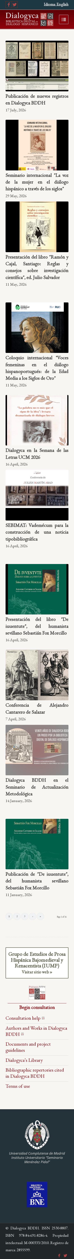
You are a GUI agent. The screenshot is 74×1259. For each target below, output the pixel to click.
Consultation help (23, 1018)
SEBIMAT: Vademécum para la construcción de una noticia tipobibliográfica (37, 532)
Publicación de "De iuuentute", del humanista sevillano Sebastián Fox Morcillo (37, 881)
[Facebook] (9, 4)
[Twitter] (14, 4)
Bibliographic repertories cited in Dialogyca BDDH (35, 1073)
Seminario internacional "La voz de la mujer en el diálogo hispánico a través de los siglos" (37, 182)
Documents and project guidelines (28, 1047)
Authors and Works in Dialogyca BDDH (36, 1031)
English (62, 4)
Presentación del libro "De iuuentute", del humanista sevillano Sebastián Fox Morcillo (37, 626)
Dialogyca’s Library (24, 1060)
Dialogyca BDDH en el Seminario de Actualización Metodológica (37, 787)
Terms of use (18, 1086)
